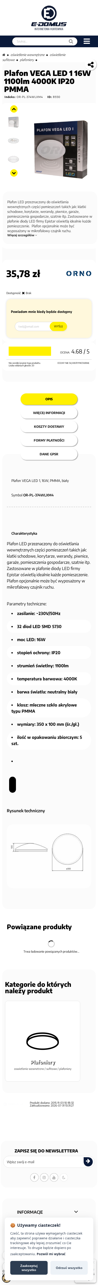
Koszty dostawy (49, 426)
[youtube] (54, 1177)
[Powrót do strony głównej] (3, 55)
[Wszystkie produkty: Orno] (79, 273)
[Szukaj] (71, 41)
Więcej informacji (49, 413)
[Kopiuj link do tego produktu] (90, 64)
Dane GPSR (49, 454)
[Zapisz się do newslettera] (88, 1161)
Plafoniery (27, 60)
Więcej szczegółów (21, 235)
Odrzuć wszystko (69, 1268)
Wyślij (58, 326)
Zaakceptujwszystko (29, 1268)
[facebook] (34, 1177)
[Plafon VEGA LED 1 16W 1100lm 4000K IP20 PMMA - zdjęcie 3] (13, 122)
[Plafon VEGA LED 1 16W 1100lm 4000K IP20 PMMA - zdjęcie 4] (13, 141)
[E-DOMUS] (49, 18)
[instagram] (44, 1177)
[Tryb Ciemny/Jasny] (64, 1177)
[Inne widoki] (14, 109)
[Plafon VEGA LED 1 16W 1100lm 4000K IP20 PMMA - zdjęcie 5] (13, 159)
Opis (49, 399)
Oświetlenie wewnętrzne (27, 55)
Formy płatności (49, 440)
